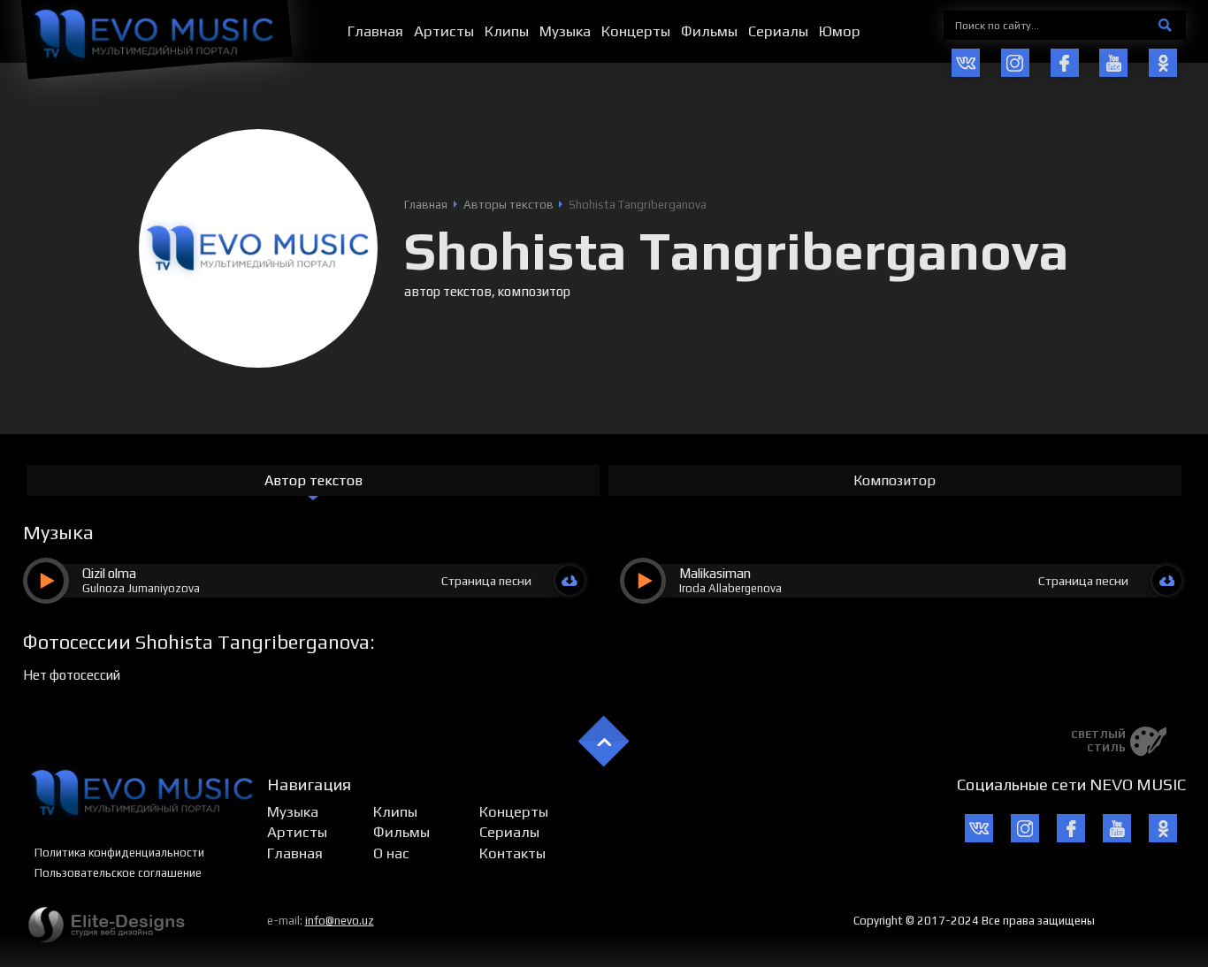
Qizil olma (109, 573)
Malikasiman (715, 573)
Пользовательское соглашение (118, 872)
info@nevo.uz (339, 920)
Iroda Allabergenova (730, 588)
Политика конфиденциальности (119, 852)
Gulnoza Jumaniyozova (141, 588)
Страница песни (486, 581)
